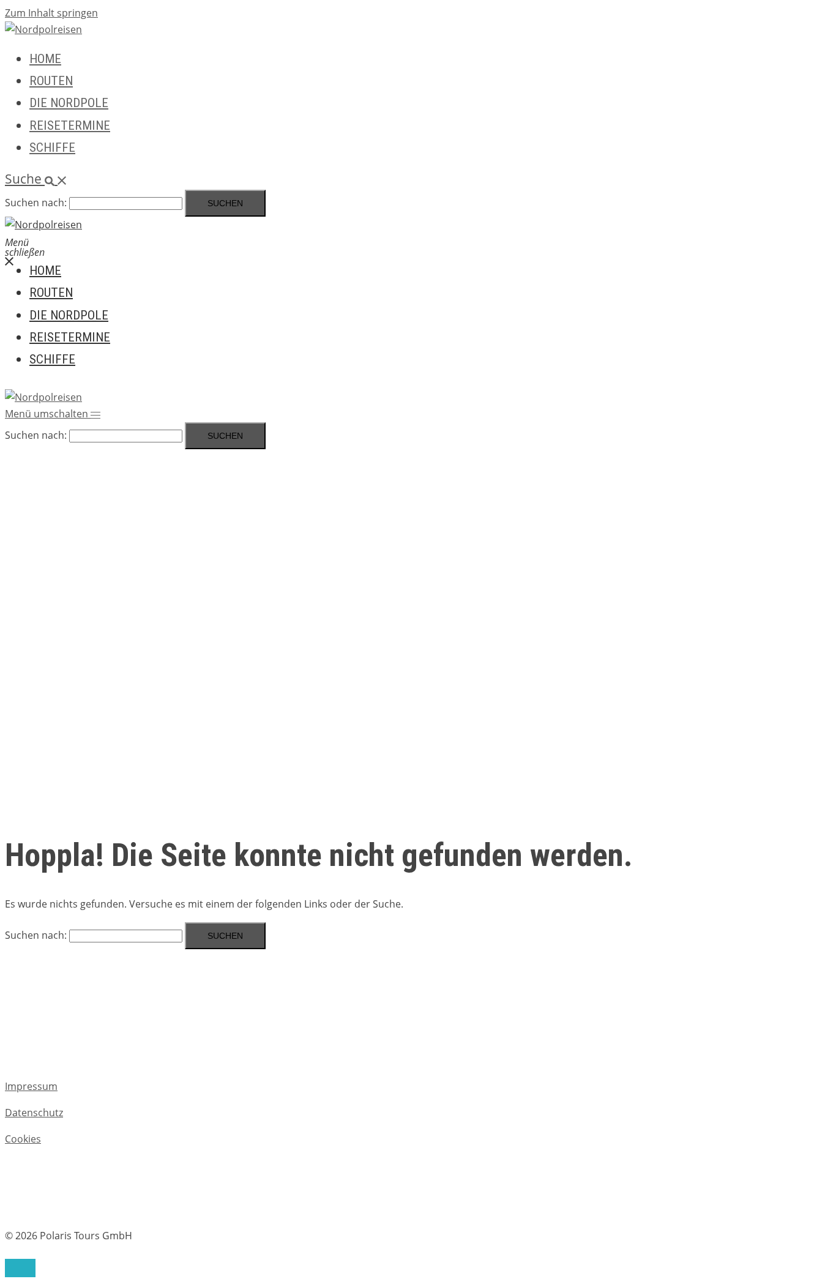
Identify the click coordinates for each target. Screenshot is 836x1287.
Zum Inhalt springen (51, 13)
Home (45, 58)
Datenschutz (34, 1112)
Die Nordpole (68, 102)
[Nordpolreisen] (43, 29)
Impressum (31, 1086)
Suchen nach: (36, 202)
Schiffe (52, 147)
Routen (51, 80)
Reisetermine (69, 125)
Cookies (23, 1139)
